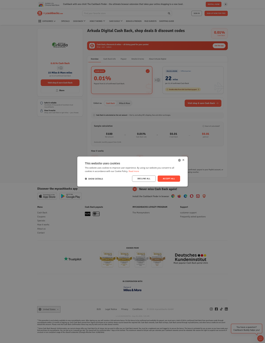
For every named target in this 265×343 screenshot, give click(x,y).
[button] (94, 178)
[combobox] (179, 160)
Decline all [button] (143, 178)
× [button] (183, 160)
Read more (134, 171)
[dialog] (132, 171)
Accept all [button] (169, 178)
